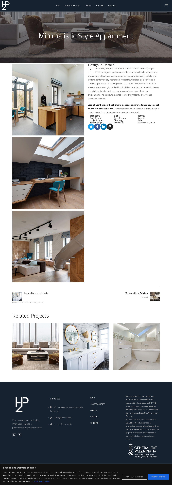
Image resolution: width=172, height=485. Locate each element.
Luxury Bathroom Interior (86, 342)
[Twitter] (91, 127)
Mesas (86, 351)
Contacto (112, 5)
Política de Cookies (41, 481)
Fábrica (88, 5)
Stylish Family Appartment (36, 343)
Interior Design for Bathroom (136, 343)
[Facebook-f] (97, 127)
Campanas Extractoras (35, 349)
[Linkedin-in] (103, 127)
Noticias (99, 5)
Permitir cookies (158, 477)
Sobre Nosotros (72, 5)
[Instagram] (110, 127)
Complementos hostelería (86, 348)
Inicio (58, 5)
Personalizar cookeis (134, 477)
